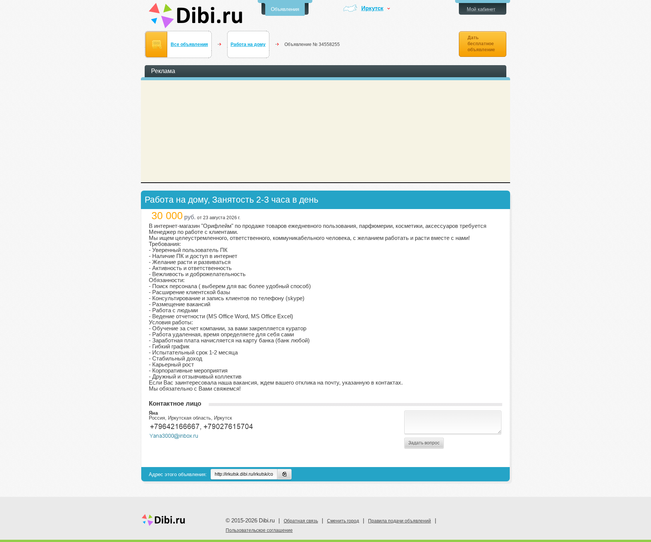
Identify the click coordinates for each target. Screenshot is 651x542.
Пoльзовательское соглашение (259, 530)
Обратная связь (301, 521)
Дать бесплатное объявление (481, 43)
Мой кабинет (481, 9)
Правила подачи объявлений (399, 521)
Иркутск (372, 8)
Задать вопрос (424, 443)
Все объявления (189, 44)
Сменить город (343, 521)
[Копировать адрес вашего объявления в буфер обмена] (284, 474)
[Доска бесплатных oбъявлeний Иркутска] (195, 15)
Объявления (285, 9)
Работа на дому (248, 44)
